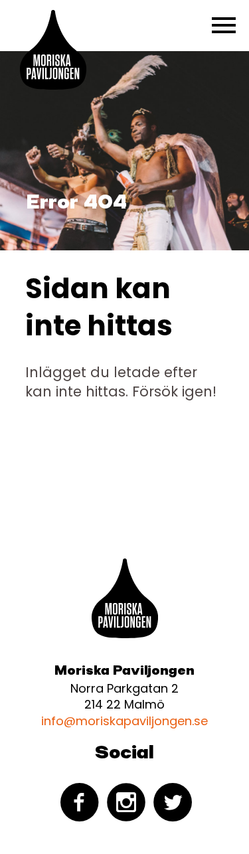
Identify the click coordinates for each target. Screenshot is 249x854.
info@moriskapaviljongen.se (124, 721)
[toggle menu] (224, 25)
